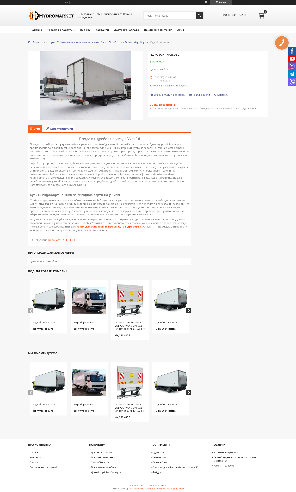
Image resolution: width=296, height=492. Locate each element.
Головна (36, 29)
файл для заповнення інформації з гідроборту (109, 226)
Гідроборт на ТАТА (44, 322)
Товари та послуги (59, 29)
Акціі (180, 29)
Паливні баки (160, 462)
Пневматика (159, 457)
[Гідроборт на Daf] (89, 300)
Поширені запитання (158, 29)
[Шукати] (199, 15)
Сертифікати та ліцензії (43, 467)
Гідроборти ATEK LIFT (61, 240)
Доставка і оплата (126, 29)
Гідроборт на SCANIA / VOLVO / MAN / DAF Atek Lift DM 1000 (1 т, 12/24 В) (130, 326)
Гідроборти (115, 42)
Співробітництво (100, 462)
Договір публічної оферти (106, 472)
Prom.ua (165, 485)
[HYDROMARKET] (51, 15)
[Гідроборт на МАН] (171, 300)
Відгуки (34, 462)
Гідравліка (158, 452)
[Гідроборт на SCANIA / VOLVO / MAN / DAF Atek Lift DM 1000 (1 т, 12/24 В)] (130, 300)
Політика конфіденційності (170, 488)
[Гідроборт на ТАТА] (49, 300)
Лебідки (156, 472)
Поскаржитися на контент (142, 488)
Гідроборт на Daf (84, 322)
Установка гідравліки (225, 452)
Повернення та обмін (103, 467)
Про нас (85, 29)
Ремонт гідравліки (224, 465)
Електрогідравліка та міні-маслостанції (175, 467)
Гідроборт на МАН (166, 322)
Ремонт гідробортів (136, 42)
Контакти (102, 29)
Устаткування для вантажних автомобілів (81, 42)
